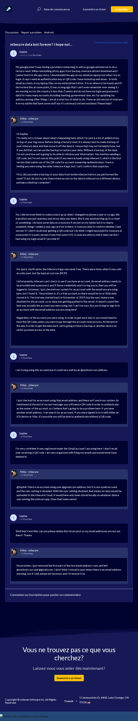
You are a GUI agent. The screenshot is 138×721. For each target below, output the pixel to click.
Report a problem (31, 32)
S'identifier (122, 9)
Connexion (17, 595)
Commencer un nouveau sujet (111, 42)
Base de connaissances (57, 9)
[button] (38, 9)
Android (49, 32)
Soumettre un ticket (94, 9)
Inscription (36, 595)
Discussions (12, 32)
